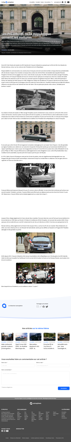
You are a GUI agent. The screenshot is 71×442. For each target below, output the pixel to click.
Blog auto (3, 52)
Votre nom (4, 362)
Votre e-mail (39, 362)
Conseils (38, 2)
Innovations (47, 2)
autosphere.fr (57, 2)
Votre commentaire (6, 369)
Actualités (32, 2)
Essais (42, 2)
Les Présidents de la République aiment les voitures (21, 52)
